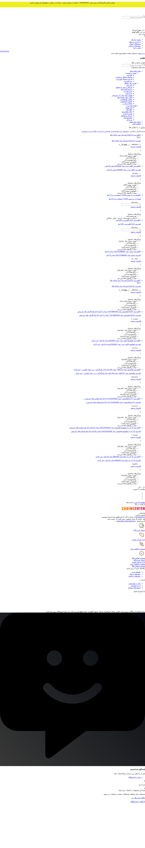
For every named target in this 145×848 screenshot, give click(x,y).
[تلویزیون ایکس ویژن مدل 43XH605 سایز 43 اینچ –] (122, 166)
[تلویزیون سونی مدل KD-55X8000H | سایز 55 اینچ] (123, 251)
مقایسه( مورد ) (139, 502)
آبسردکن (129, 85)
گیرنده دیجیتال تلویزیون (124, 79)
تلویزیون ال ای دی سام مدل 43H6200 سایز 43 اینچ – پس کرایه (119, 460)
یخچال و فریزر (127, 103)
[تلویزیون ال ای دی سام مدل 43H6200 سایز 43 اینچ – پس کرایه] (118, 457)
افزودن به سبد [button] (136, 146)
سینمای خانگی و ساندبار (123, 77)
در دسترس (85, 131)
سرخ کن (129, 120)
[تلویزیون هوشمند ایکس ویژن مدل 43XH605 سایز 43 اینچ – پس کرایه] (116, 340)
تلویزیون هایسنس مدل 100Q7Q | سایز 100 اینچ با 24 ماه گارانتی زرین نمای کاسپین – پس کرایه (108, 373)
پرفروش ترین (124, 131)
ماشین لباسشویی (126, 101)
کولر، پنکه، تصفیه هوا (125, 97)
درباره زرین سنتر (135, 42)
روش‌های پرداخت (134, 46)
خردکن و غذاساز (126, 116)
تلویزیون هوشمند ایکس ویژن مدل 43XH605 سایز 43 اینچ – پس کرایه (117, 344)
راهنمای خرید (136, 572)
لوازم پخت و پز (131, 105)
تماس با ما (137, 48)
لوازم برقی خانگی (130, 83)
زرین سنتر (141, 53)
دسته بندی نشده (135, 122)
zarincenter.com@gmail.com (126, 521)
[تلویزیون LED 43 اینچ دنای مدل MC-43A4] (125, 135)
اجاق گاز (129, 110)
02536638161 (140, 517)
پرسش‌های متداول (134, 588)
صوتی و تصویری (131, 73)
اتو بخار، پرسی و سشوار (123, 87)
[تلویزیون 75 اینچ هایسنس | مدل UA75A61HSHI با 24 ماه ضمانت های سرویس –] (112, 399)
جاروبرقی (128, 93)
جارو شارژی (128, 91)
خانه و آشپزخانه (135, 71)
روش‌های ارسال (135, 44)
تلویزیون (129, 75)
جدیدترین (107, 131)
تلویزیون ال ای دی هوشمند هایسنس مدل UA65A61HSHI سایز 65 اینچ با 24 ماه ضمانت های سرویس (106, 431)
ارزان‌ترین (100, 131)
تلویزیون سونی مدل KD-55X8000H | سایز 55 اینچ (123, 255)
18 (139, 487)
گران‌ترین (92, 131)
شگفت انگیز (136, 124)
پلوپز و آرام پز (127, 114)
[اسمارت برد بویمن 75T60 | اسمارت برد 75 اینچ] (124, 195)
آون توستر (128, 107)
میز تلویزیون (128, 81)
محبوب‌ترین (114, 131)
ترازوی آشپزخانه (126, 89)
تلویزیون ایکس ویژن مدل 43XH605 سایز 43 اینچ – (123, 170)
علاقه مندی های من (138, 798)
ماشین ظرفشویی (126, 99)
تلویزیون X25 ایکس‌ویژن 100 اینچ (129, 224)
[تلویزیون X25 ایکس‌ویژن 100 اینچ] (128, 220)
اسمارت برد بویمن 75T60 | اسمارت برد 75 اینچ (125, 199)
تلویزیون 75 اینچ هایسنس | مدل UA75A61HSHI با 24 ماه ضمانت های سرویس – (113, 402)
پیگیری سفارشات (134, 584)
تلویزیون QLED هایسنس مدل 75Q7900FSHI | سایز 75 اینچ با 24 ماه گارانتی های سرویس (110, 315)
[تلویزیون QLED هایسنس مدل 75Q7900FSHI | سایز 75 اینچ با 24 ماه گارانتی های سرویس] (109, 311)
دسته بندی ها (136, 40)
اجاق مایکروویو (127, 112)
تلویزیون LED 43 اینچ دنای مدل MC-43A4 (126, 141)
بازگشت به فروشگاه (138, 801)
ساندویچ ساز (128, 118)
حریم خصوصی (135, 586)
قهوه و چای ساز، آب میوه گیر (122, 95)
